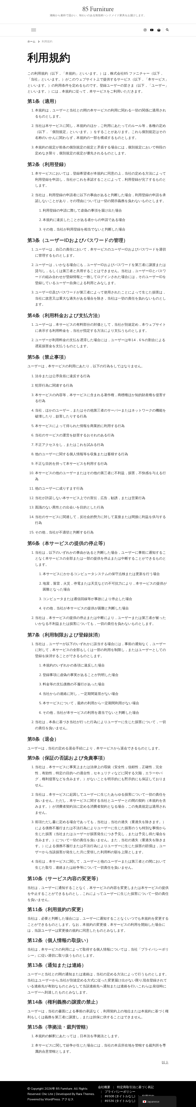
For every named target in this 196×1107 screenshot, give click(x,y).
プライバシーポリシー (120, 1092)
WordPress (52, 1099)
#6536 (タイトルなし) (120, 1101)
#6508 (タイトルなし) (120, 1096)
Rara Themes (85, 1094)
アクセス (67, 1099)
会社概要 (104, 1087)
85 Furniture (98, 9)
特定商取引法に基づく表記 (135, 1087)
